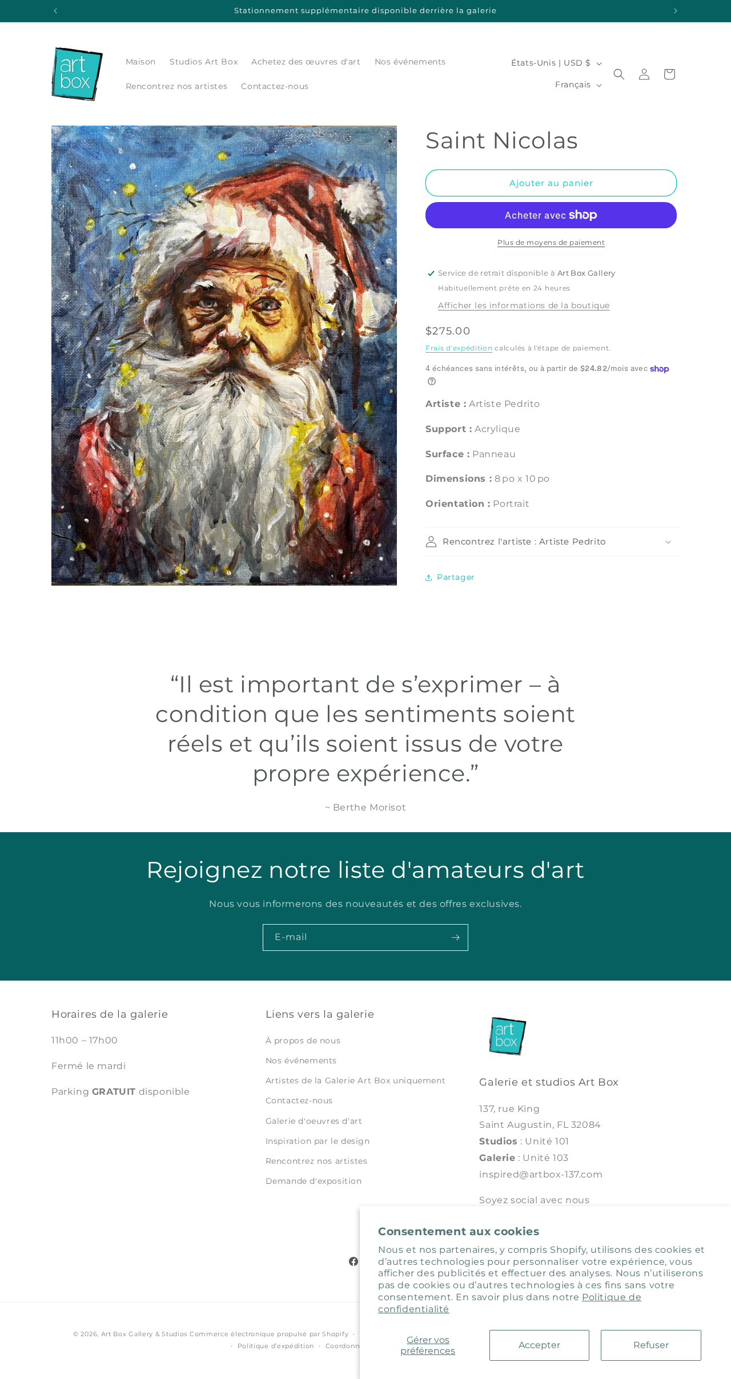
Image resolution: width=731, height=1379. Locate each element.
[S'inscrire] (455, 937)
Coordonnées (349, 1346)
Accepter (539, 1345)
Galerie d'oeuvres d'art (314, 1121)
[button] (619, 74)
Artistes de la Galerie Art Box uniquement (356, 1080)
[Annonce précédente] (55, 11)
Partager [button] (456, 577)
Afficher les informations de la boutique (524, 305)
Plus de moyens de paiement (551, 242)
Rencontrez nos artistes (317, 1161)
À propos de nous (303, 1040)
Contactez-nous (299, 1100)
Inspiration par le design (318, 1141)
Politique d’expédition (276, 1346)
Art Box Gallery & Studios (144, 1334)
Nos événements (301, 1060)
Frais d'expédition (459, 348)
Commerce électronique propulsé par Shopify (269, 1334)
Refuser (651, 1345)
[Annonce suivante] (675, 11)
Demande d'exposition (314, 1181)
